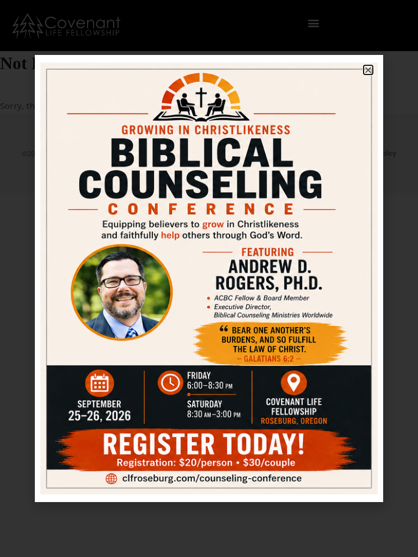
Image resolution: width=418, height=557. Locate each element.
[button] (368, 70)
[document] (209, 278)
